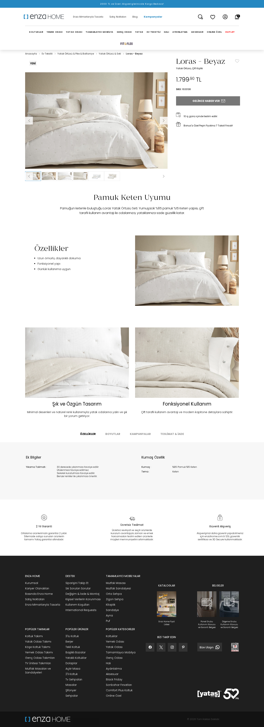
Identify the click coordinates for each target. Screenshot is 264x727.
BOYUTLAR (112, 434)
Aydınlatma (114, 669)
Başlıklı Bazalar (76, 652)
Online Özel (113, 696)
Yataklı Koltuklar (76, 658)
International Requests (81, 610)
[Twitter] (161, 647)
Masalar (71, 685)
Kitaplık (110, 605)
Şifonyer (71, 690)
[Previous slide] (29, 176)
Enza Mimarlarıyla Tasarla (88, 16)
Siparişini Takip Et (77, 583)
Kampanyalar (153, 16)
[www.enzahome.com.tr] (47, 719)
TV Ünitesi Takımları (38, 663)
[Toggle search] (200, 17)
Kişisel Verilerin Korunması (83, 599)
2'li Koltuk (72, 674)
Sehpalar (72, 696)
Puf (108, 621)
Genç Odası (114, 658)
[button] (33, 176)
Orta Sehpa (114, 594)
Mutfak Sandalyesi (118, 588)
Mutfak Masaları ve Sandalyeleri (38, 670)
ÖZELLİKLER (88, 434)
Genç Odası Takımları (40, 658)
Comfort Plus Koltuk (119, 690)
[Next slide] (164, 176)
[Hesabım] (225, 17)
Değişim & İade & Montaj (82, 594)
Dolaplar (71, 663)
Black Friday (114, 679)
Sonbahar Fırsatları (119, 685)
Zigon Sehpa (114, 599)
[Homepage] (45, 17)
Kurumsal (31, 583)
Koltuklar (112, 636)
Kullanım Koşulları (77, 605)
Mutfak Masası (116, 583)
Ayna (109, 615)
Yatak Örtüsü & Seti (110, 53)
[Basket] (237, 17)
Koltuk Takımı (34, 636)
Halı (108, 663)
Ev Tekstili (47, 53)
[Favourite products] (212, 17)
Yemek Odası (115, 641)
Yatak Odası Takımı (38, 641)
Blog (135, 16)
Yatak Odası (114, 647)
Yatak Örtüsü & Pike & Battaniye (76, 53)
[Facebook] (150, 647)
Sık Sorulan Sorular (78, 588)
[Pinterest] (183, 647)
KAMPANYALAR (140, 434)
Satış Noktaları (117, 16)
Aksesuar (112, 674)
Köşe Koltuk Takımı (37, 647)
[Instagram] (172, 647)
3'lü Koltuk (72, 636)
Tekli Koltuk (73, 647)
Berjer (69, 641)
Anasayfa (31, 53)
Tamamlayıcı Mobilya (120, 652)
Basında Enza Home (39, 594)
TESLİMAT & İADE (172, 434)
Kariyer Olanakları (37, 588)
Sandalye (112, 610)
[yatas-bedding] (84, 719)
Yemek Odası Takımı (39, 652)
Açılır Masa (73, 669)
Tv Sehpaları (74, 679)
